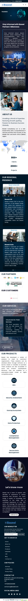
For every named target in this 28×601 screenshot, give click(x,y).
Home (6, 541)
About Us (7, 544)
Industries (7, 551)
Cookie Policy (8, 569)
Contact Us (8, 559)
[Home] (6, 4)
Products (7, 549)
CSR (6, 554)
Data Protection (14, 423)
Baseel (12, 600)
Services (7, 546)
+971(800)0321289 (9, 584)
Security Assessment (14, 398)
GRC (14, 385)
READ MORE (7, 347)
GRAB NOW (18, 1)
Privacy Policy (8, 571)
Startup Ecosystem (14, 410)
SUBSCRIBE (21, 534)
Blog (6, 556)
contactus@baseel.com (11, 586)
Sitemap (7, 566)
